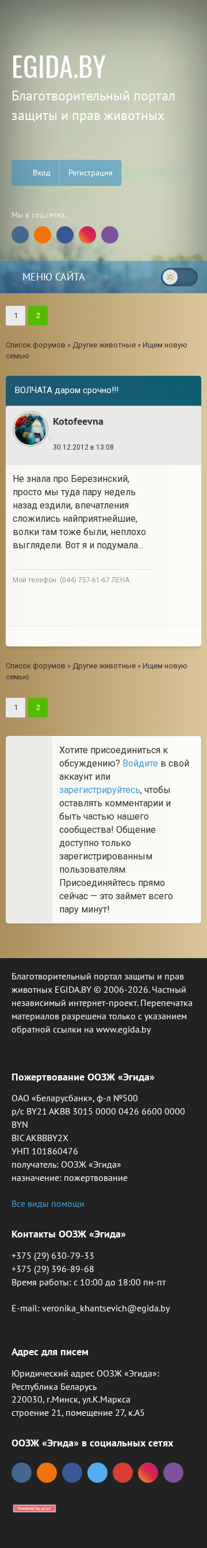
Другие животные (104, 345)
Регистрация (90, 172)
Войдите (140, 763)
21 (153, 450)
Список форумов (36, 345)
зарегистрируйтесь (99, 789)
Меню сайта (52, 276)
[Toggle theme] (179, 277)
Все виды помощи (48, 1203)
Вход (40, 172)
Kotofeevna (78, 421)
